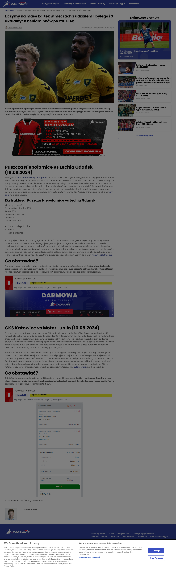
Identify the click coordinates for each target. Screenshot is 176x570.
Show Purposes (156, 558)
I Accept (156, 551)
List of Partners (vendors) (89, 557)
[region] (88, 554)
